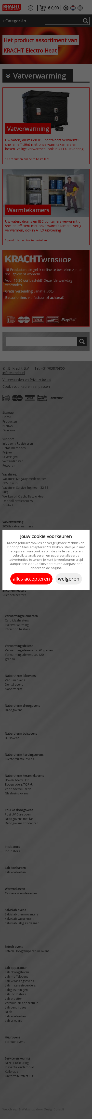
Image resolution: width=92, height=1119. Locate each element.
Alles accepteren (31, 578)
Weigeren (68, 578)
